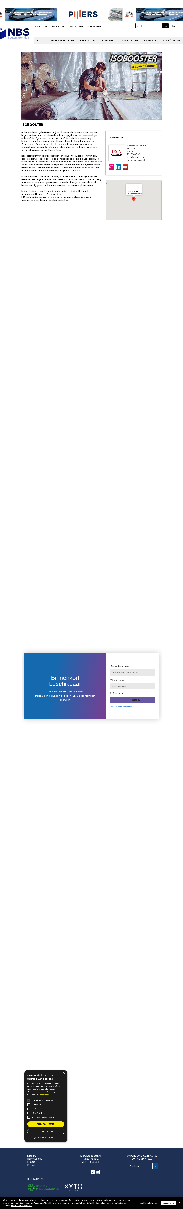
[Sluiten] (179, 1203)
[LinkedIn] (118, 167)
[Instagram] (111, 167)
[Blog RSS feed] (93, 1172)
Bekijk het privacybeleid (21, 1205)
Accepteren (168, 1202)
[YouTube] (125, 167)
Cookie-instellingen (148, 1202)
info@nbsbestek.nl (90, 1156)
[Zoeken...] (165, 25)
